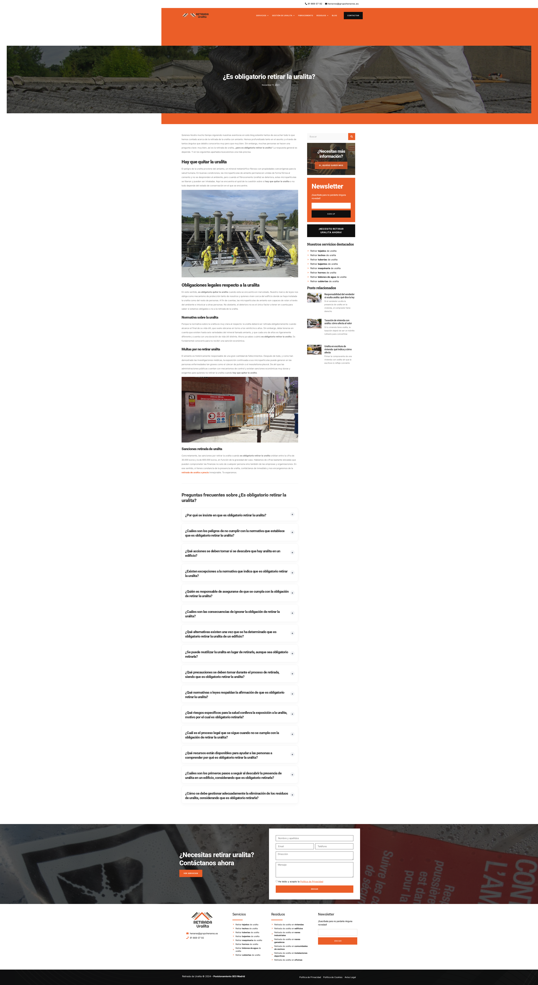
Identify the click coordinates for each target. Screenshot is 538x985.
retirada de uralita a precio (195, 472)
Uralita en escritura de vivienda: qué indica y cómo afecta (338, 349)
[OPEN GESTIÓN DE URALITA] (294, 15)
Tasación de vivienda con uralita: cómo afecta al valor (338, 322)
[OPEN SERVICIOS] (268, 15)
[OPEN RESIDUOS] (328, 15)
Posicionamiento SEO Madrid (229, 976)
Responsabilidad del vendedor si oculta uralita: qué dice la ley (339, 296)
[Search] (351, 136)
